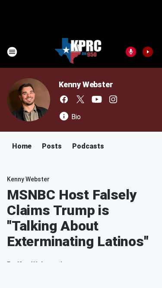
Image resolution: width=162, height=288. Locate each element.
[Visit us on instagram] (113, 99)
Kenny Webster (86, 84)
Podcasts (88, 146)
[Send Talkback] (131, 52)
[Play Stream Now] (148, 52)
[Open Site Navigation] (12, 52)
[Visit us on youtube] (97, 99)
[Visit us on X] (80, 99)
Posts (52, 146)
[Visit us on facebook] (64, 99)
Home (22, 146)
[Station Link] (78, 52)
